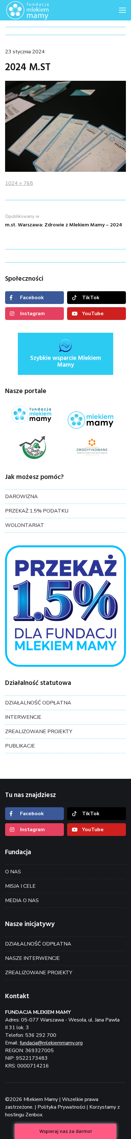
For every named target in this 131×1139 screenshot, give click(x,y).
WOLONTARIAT (24, 525)
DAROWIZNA (21, 496)
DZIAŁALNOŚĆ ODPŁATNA (38, 702)
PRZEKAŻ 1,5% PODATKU (36, 510)
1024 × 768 (19, 183)
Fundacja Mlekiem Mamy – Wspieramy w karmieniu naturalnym (37, 10)
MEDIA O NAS (22, 900)
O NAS (13, 871)
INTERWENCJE (23, 717)
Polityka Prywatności (61, 1107)
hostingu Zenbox (23, 1114)
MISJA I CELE (20, 886)
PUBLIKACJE (20, 745)
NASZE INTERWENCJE (32, 958)
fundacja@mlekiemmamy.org (51, 1042)
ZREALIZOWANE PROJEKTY (38, 731)
